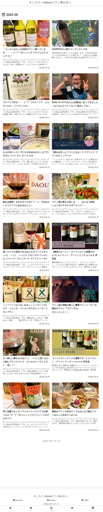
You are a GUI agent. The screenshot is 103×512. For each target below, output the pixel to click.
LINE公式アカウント (51, 504)
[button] (95, 391)
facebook (18, 500)
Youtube (52, 500)
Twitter (86, 500)
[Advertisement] (51, 460)
